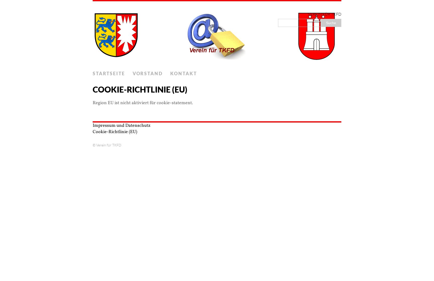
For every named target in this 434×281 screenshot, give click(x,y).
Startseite (109, 73)
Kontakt (183, 73)
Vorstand (148, 73)
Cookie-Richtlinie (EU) (115, 132)
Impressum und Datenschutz (121, 126)
